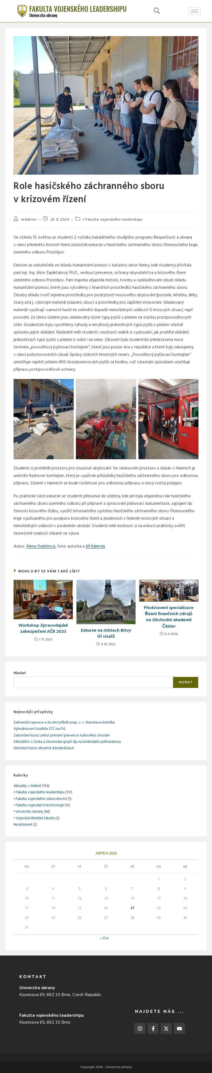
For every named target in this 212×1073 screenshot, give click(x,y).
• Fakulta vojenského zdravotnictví (40, 799)
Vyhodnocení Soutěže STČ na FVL (40, 729)
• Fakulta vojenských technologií (39, 805)
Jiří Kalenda (95, 546)
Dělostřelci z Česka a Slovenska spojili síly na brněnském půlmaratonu (67, 742)
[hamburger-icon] (194, 11)
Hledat (20, 673)
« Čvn (104, 938)
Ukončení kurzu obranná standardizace (44, 748)
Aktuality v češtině (27, 786)
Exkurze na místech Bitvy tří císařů (106, 634)
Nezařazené (23, 825)
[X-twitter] (166, 1028)
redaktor (29, 220)
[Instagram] (139, 1028)
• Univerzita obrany (28, 812)
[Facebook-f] (153, 1028)
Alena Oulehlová (40, 546)
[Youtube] (179, 1028)
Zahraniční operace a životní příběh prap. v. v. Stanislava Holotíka (64, 722)
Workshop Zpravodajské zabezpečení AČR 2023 (43, 629)
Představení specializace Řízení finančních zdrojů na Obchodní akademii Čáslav (169, 617)
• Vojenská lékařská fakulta (34, 818)
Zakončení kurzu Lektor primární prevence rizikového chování (62, 735)
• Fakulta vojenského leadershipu (112, 220)
